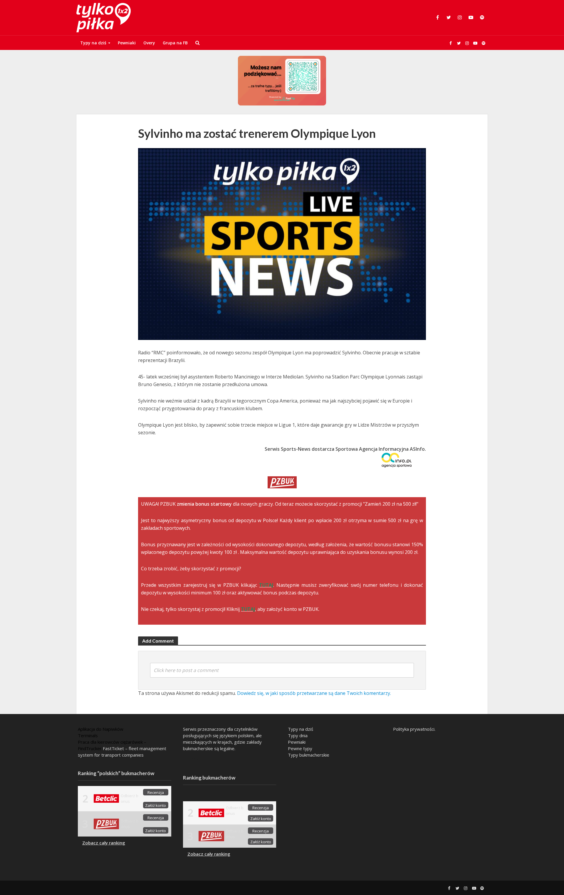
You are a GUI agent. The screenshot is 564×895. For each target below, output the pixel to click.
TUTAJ (266, 585)
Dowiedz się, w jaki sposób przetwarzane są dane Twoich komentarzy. (314, 693)
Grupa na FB (175, 43)
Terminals (88, 735)
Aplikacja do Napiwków (100, 729)
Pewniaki (127, 43)
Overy (149, 43)
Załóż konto (155, 805)
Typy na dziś (93, 43)
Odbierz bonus (129, 798)
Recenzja (155, 792)
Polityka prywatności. (414, 729)
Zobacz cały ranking (103, 843)
